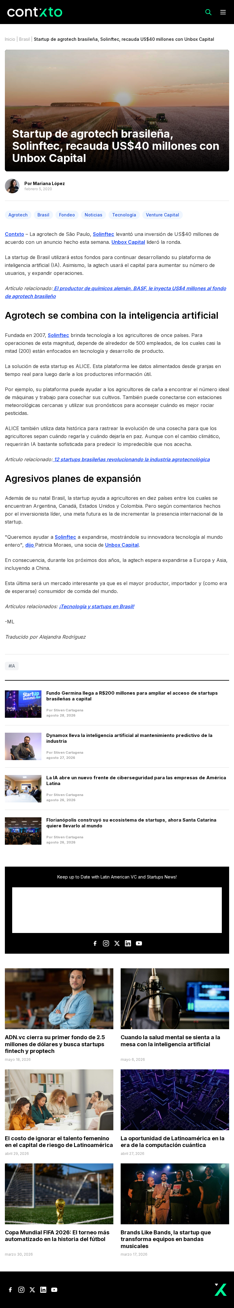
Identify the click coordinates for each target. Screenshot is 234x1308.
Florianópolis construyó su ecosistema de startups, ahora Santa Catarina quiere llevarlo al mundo (131, 823)
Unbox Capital (128, 242)
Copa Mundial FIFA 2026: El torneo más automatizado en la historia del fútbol (57, 1236)
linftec (61, 335)
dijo (30, 545)
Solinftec (103, 234)
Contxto (14, 234)
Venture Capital (162, 214)
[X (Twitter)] (117, 943)
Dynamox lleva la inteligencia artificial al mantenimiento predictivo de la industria (129, 738)
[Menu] (223, 12)
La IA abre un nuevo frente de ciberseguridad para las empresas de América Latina (136, 780)
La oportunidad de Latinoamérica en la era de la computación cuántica (173, 1141)
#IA (12, 665)
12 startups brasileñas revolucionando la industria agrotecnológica (132, 459)
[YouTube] (139, 943)
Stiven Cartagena (68, 710)
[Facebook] (95, 943)
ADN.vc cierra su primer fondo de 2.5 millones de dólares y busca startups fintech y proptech (55, 1044)
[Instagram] (106, 943)
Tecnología (124, 214)
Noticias (93, 214)
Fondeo (67, 214)
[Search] (208, 12)
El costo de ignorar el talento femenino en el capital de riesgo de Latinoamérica (59, 1141)
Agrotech (18, 214)
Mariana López (49, 183)
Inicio (10, 39)
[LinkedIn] (128, 943)
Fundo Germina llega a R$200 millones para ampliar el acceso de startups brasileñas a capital (132, 696)
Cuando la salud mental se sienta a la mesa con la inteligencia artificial (170, 1040)
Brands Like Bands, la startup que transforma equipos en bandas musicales (166, 1239)
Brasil (24, 39)
